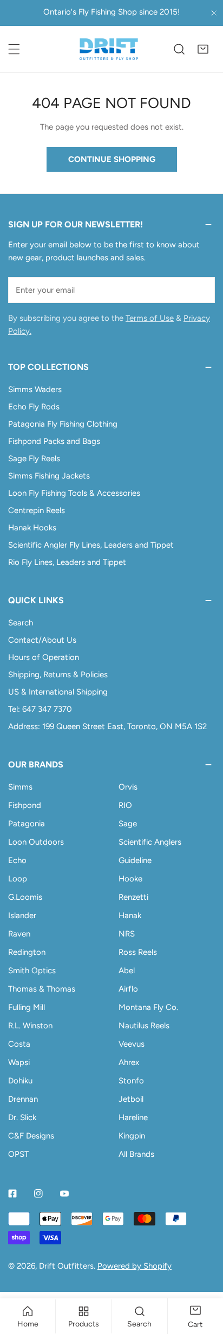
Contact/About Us (42, 640)
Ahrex (129, 1062)
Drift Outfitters (66, 1266)
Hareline (133, 1117)
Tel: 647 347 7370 (40, 709)
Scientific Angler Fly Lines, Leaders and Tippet (91, 545)
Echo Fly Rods (34, 407)
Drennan (23, 1099)
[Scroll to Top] (203, 1277)
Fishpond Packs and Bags (54, 441)
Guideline (135, 860)
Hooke (130, 879)
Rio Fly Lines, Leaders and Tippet (67, 562)
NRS (127, 934)
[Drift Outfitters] (109, 49)
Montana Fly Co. (148, 1007)
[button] (203, 49)
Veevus (132, 1044)
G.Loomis (25, 897)
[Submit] (201, 289)
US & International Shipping (58, 692)
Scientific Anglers (150, 842)
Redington (26, 952)
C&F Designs (31, 1136)
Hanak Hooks (32, 528)
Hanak (130, 915)
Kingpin (132, 1136)
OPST (18, 1154)
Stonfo (131, 1081)
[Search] (179, 49)
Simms (20, 787)
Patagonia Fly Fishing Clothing (62, 424)
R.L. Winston (30, 1025)
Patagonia (26, 823)
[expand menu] (14, 49)
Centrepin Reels (36, 510)
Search (20, 623)
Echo (17, 860)
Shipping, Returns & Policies (58, 674)
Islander (22, 915)
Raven (19, 934)
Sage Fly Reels (34, 458)
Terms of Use (150, 318)
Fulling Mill (26, 1007)
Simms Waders (35, 389)
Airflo (128, 989)
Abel (127, 970)
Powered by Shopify (134, 1266)
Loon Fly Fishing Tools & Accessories (74, 493)
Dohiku (20, 1081)
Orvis (128, 787)
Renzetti (133, 897)
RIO (125, 805)
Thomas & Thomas (41, 989)
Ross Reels (138, 952)
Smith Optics (32, 970)
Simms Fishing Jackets (49, 476)
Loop (17, 879)
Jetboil (131, 1099)
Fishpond (24, 805)
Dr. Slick (22, 1117)
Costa (19, 1044)
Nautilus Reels (144, 1025)
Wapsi (19, 1062)
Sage (128, 823)
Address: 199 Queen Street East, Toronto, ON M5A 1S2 (107, 726)
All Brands (136, 1154)
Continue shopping (111, 159)
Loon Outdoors (36, 842)
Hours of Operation (43, 657)
